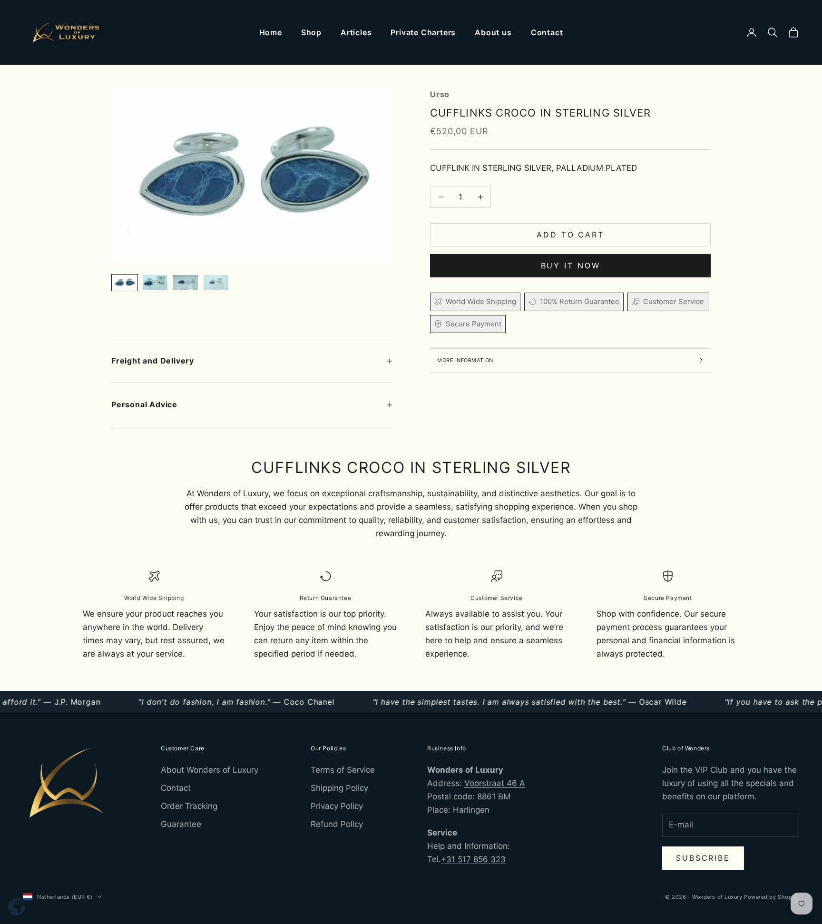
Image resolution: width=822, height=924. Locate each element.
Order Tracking (189, 806)
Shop (311, 32)
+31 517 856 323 (473, 859)
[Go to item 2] (155, 283)
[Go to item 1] (124, 283)
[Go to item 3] (185, 283)
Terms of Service (343, 770)
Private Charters (423, 32)
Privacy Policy (337, 806)
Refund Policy (337, 824)
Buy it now (570, 265)
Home (270, 32)
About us (493, 32)
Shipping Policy (339, 788)
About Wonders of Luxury (209, 770)
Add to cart (570, 234)
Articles (356, 32)
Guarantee (181, 824)
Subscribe (703, 858)
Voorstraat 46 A (494, 783)
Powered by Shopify (771, 897)
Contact (547, 32)
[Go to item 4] (216, 283)
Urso (440, 94)
